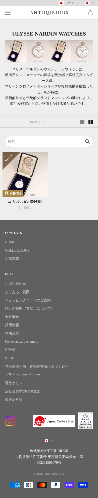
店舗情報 (12, 259)
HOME (10, 242)
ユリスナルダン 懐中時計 (25, 201)
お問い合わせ (15, 284)
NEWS (10, 350)
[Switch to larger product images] (82, 122)
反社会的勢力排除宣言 (22, 391)
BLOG (10, 358)
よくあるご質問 (17, 292)
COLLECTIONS (17, 250)
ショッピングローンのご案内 (28, 300)
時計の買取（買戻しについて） (29, 308)
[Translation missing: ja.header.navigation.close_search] (87, 141)
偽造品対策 (14, 399)
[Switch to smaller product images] (90, 122)
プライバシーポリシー (22, 375)
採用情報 (12, 325)
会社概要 (12, 317)
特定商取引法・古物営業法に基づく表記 (36, 366)
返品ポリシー (15, 383)
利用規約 (12, 333)
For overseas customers (21, 341)
